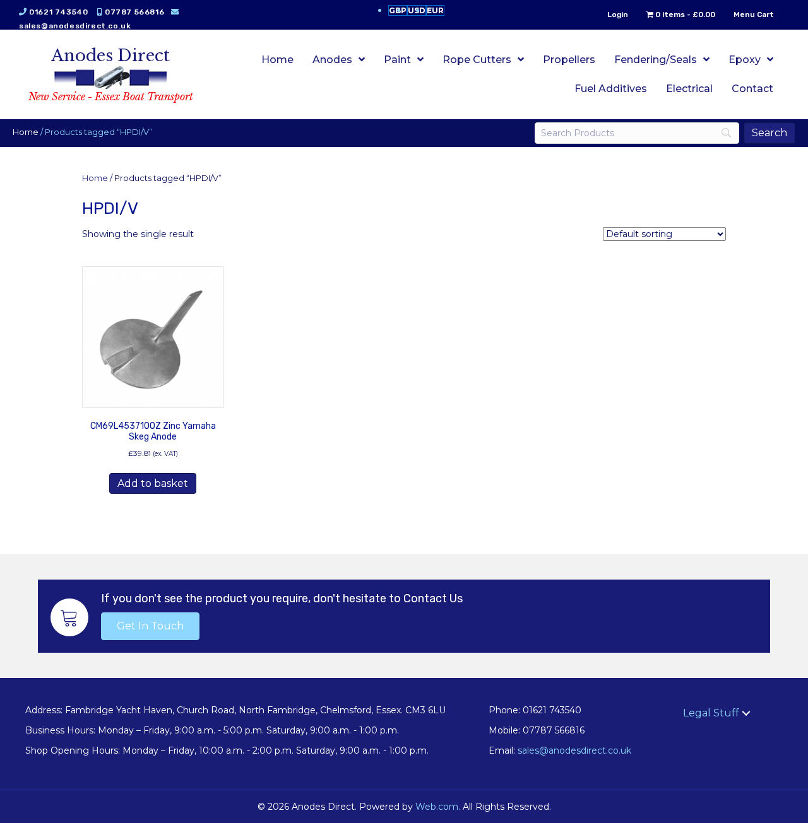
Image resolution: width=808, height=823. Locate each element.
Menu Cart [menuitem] (754, 14)
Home (26, 132)
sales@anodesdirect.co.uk (75, 25)
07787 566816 (134, 12)
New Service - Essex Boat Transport (110, 96)
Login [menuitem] (617, 14)
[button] (150, 626)
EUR (435, 10)
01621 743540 (58, 12)
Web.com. (437, 806)
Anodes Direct (110, 55)
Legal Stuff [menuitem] (711, 713)
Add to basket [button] (152, 483)
